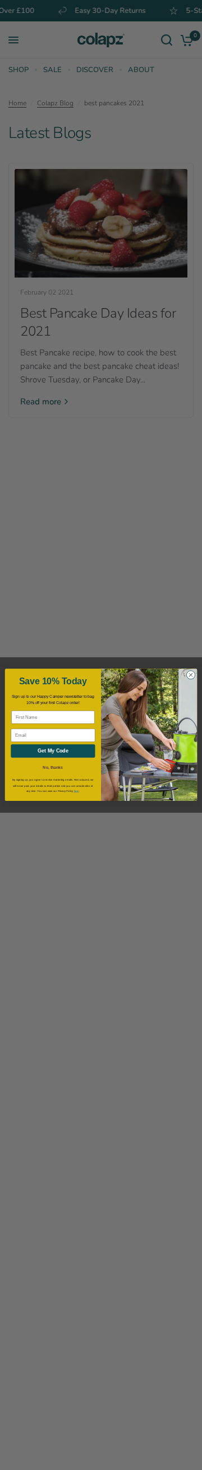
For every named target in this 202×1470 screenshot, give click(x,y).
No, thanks (53, 767)
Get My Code (53, 751)
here (76, 791)
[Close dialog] (190, 675)
